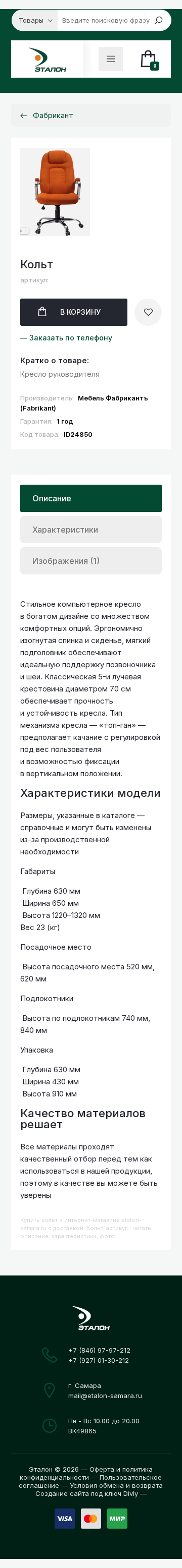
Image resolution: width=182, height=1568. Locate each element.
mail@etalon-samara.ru (105, 1395)
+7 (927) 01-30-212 (98, 1360)
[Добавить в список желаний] (148, 312)
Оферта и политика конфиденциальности (86, 1473)
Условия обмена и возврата (116, 1485)
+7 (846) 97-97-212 (99, 1350)
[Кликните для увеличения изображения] (55, 192)
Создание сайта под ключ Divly (86, 1493)
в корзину (80, 312)
